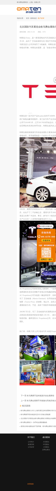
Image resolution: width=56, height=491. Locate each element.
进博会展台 (46, 450)
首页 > (28, 18)
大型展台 (46, 442)
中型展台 (46, 444)
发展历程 (31, 444)
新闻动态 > (34, 18)
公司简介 (31, 442)
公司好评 (31, 447)
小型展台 (46, 447)
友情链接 (30, 484)
